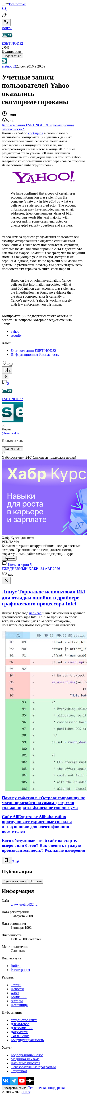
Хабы (15, 993)
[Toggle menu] (3, 5)
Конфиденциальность (27, 1040)
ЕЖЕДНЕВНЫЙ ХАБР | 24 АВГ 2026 (31, 569)
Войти (16, 966)
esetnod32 (9, 66)
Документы (19, 1032)
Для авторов (20, 1024)
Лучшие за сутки (15, 881)
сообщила (35, 133)
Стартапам (19, 1071)
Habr (26, 1092)
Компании (19, 997)
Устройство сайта (24, 1020)
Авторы (17, 1001)
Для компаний (22, 1028)
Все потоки (17, 4)
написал (35, 613)
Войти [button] (7, 28)
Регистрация (20, 970)
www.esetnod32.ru (24, 904)
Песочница (19, 1005)
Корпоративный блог (27, 1055)
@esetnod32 (10, 433)
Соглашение (20, 1036)
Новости (17, 989)
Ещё (15, 861)
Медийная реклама (25, 1059)
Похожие (35, 881)
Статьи (16, 985)
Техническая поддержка (46, 1088)
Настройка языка (15, 1088)
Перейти (9, 558)
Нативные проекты (25, 1063)
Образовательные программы (33, 1067)
